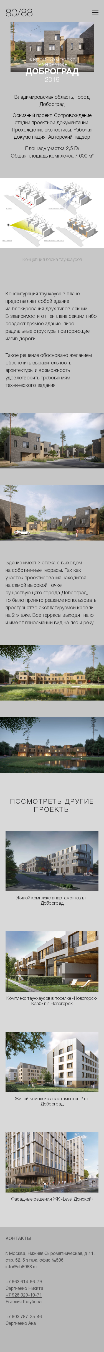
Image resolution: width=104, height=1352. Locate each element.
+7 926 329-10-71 (24, 1295)
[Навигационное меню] (95, 12)
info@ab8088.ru (21, 1267)
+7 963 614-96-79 (24, 1282)
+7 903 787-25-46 (24, 1317)
